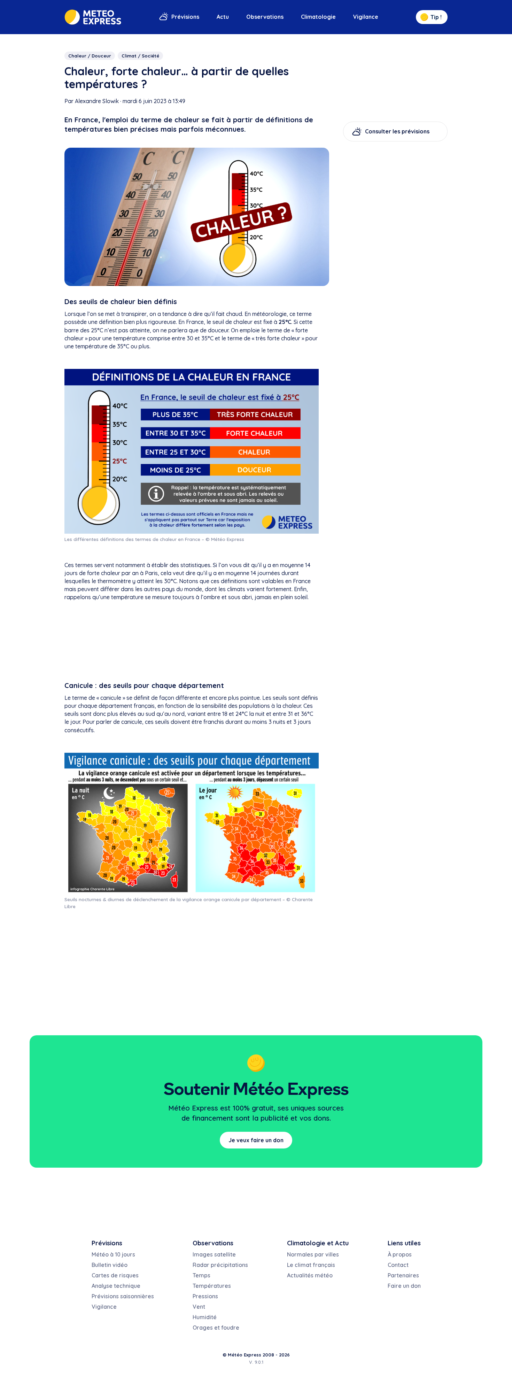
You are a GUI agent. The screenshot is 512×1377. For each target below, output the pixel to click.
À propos (400, 1254)
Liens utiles (404, 1243)
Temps (201, 1275)
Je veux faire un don (256, 1140)
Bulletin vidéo (109, 1264)
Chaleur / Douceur (89, 56)
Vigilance (365, 16)
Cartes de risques (115, 1275)
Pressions (205, 1296)
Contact (398, 1264)
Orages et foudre (216, 1327)
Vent (199, 1306)
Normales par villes (313, 1254)
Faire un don (404, 1285)
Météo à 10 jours (113, 1254)
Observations (265, 16)
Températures (212, 1285)
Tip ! (436, 17)
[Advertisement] (191, 642)
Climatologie (318, 16)
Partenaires (403, 1275)
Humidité (205, 1317)
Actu (223, 16)
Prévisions (185, 16)
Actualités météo (310, 1275)
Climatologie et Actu (318, 1243)
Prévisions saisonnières (123, 1296)
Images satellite (214, 1254)
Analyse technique (116, 1285)
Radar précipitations (220, 1264)
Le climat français (311, 1264)
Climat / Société (140, 56)
